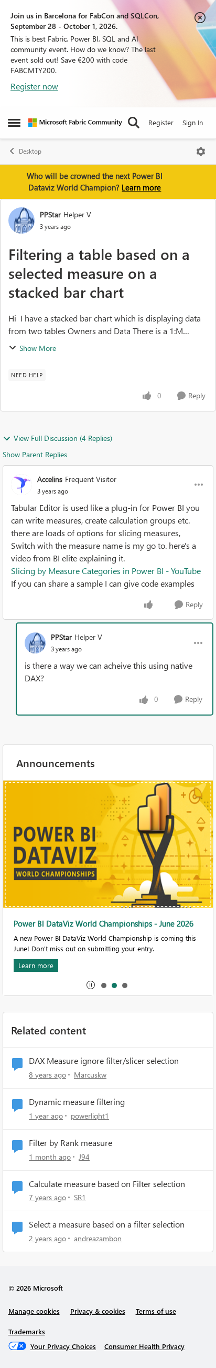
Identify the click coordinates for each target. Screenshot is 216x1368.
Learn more (141, 187)
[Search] (133, 122)
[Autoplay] (90, 985)
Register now (34, 86)
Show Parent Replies (35, 454)
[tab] (103, 985)
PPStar (50, 214)
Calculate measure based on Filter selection (107, 1184)
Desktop (30, 151)
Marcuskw (90, 1075)
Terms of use (156, 1310)
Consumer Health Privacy (144, 1346)
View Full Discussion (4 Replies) (63, 438)
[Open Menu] (200, 151)
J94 (84, 1157)
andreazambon (98, 1238)
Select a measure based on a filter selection (107, 1224)
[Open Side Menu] (14, 122)
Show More (37, 348)
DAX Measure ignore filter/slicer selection (104, 1060)
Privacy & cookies (97, 1310)
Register (161, 122)
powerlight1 (90, 1116)
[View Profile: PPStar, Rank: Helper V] (21, 220)
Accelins (49, 479)
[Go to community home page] (75, 122)
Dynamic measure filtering (77, 1102)
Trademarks (26, 1331)
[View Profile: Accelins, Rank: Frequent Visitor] (21, 484)
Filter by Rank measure (70, 1143)
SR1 (80, 1197)
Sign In (192, 122)
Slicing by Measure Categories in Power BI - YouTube (106, 570)
